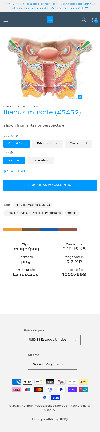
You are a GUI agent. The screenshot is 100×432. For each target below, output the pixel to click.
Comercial (78, 143)
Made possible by (50, 419)
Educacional (47, 143)
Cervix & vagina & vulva (32, 205)
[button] (6, 20)
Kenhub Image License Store (42, 405)
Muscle (72, 213)
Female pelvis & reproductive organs (33, 213)
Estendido (41, 160)
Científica (16, 143)
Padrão (14, 160)
